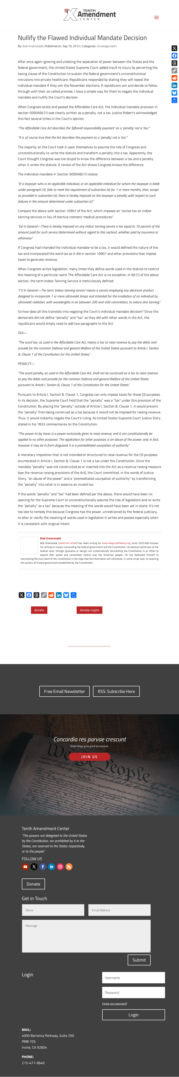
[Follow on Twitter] (34, 866)
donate (39, 610)
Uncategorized (106, 46)
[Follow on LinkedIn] (51, 866)
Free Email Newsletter (64, 691)
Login (134, 1014)
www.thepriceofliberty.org (116, 543)
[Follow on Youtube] (25, 866)
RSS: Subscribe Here (116, 691)
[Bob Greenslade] (29, 551)
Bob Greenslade (33, 46)
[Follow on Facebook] (42, 866)
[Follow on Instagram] (60, 866)
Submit (139, 959)
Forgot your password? (114, 1003)
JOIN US (89, 756)
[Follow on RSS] (68, 866)
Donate (33, 883)
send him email (68, 543)
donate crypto (89, 610)
